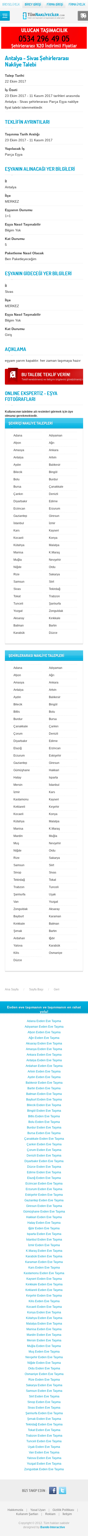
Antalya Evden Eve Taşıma (44, 1060)
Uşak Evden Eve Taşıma (44, 1447)
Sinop (17, 872)
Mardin (18, 836)
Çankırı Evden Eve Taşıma (44, 1144)
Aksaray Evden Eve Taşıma (44, 1043)
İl (6, 181)
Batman (18, 625)
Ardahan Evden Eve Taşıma (44, 1066)
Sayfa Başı (36, 989)
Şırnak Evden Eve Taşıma (44, 1419)
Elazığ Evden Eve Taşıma (44, 1178)
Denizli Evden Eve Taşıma (44, 1155)
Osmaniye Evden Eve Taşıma (44, 1374)
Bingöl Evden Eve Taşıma (44, 1110)
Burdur (53, 479)
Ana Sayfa (12, 989)
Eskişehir (55, 755)
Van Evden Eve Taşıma (44, 1452)
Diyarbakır (20, 501)
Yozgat (17, 611)
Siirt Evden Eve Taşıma (44, 1396)
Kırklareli (19, 806)
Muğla (17, 559)
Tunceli (18, 603)
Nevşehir (55, 559)
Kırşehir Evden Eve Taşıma (44, 1295)
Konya (53, 538)
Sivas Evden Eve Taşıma (44, 1407)
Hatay (17, 777)
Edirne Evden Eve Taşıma (44, 1172)
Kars (16, 530)
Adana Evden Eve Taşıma (44, 1021)
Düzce (53, 633)
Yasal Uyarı (37, 1510)
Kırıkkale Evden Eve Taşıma (44, 1284)
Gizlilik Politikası (63, 1510)
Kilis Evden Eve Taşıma (44, 1301)
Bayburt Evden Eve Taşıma (44, 1099)
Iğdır (52, 938)
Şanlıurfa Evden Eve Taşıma (44, 1413)
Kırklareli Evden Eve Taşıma (44, 1290)
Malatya (54, 545)
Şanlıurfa (55, 603)
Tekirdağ (54, 589)
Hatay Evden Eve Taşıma (44, 1222)
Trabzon (54, 596)
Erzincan (19, 508)
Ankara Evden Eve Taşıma (44, 1054)
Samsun (18, 581)
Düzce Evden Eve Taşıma (44, 1166)
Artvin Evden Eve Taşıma (44, 1071)
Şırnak (17, 931)
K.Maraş (54, 552)
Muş (16, 843)
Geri (56, 989)
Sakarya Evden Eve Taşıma (44, 1385)
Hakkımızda (15, 1510)
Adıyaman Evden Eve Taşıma (44, 1026)
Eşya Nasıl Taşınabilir (23, 224)
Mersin (17, 785)
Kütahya (18, 545)
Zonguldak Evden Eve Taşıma (44, 1469)
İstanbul (18, 523)
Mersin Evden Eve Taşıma (44, 1340)
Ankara (53, 450)
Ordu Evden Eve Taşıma (44, 1368)
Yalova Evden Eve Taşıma (44, 1458)
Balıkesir (54, 464)
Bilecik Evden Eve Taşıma (44, 1105)
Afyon (17, 443)
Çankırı (18, 494)
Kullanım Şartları (27, 1514)
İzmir (52, 523)
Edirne (53, 501)
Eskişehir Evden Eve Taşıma (44, 1194)
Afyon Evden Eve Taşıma (44, 1032)
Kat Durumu (15, 239)
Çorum (17, 733)
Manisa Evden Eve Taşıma (44, 1329)
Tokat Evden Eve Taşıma (44, 1430)
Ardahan (19, 938)
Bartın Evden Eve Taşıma (44, 1088)
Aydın (17, 464)
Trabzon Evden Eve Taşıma (44, 1435)
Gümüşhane (21, 770)
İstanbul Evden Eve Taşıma (44, 1239)
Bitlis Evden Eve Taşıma (44, 1116)
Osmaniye (55, 953)
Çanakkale (56, 486)
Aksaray (18, 618)
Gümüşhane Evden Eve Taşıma (44, 1211)
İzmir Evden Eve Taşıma (44, 1245)
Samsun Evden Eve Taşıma (44, 1391)
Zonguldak (56, 611)
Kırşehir (54, 806)
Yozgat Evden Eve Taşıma (44, 1463)
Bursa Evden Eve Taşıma (44, 1133)
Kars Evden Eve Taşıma (44, 1267)
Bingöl (53, 472)
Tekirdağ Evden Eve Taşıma (44, 1424)
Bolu (16, 479)
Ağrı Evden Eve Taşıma (44, 1038)
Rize (16, 574)
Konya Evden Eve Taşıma (44, 1312)
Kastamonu (21, 799)
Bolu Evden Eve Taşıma (44, 1122)
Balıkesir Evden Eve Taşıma (44, 1082)
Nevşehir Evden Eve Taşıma (44, 1357)
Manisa (18, 552)
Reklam (50, 1514)
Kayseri (54, 530)
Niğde (17, 567)
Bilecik (17, 472)
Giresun (54, 516)
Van (16, 901)
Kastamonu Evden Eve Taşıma (44, 1273)
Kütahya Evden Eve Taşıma (44, 1318)
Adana (17, 435)
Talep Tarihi (14, 75)
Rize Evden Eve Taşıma (44, 1379)
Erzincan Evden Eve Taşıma (44, 1183)
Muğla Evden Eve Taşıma (44, 1346)
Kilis (16, 953)
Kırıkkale (54, 618)
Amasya (18, 450)
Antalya (18, 457)
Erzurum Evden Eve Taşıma (44, 1189)
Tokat (17, 596)
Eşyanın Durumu (19, 210)
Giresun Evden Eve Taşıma (44, 1206)
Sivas (17, 589)
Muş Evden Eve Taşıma (44, 1351)
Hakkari (54, 770)
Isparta (53, 777)
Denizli (53, 494)
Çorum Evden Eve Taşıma (44, 1150)
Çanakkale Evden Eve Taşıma (44, 1138)
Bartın (53, 625)
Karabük (19, 633)
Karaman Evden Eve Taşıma (44, 1262)
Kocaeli (18, 538)
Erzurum (54, 508)
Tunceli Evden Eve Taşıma (44, 1441)
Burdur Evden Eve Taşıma (44, 1127)
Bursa (17, 486)
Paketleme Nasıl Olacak (24, 253)
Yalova (17, 945)
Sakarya (54, 574)
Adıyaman (55, 435)
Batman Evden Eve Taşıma (44, 1094)
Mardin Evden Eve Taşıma (44, 1335)
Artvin (52, 457)
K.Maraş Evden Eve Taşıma (44, 1250)
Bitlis (16, 711)
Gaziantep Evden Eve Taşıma (44, 1200)
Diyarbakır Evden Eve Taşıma (44, 1161)
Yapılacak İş (15, 149)
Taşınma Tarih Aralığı (22, 134)
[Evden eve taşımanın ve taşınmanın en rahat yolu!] (44, 19)
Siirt (51, 581)
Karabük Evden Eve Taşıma (44, 1256)
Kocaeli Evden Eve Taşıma (44, 1306)
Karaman (55, 916)
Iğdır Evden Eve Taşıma (44, 1228)
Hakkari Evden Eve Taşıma (44, 1217)
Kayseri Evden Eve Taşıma (44, 1278)
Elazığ (17, 748)
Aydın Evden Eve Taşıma (44, 1077)
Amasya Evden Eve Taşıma (44, 1049)
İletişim (67, 1514)
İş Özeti (11, 90)
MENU (5, 16)
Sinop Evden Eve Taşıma (44, 1402)
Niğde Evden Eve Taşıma (44, 1363)
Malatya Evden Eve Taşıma (44, 1323)
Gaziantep (20, 516)
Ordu (52, 567)
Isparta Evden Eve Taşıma (44, 1234)
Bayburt (18, 916)
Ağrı (51, 443)
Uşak (52, 894)
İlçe (8, 196)
